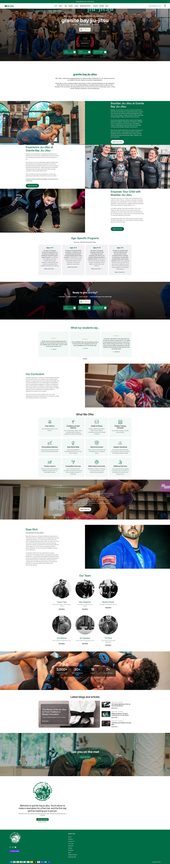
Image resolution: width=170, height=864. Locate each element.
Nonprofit (70, 845)
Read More (62, 609)
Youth (68, 52)
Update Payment (72, 854)
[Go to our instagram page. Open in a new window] (13, 847)
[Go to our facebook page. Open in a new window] (10, 847)
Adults (83, 52)
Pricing (70, 848)
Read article (45, 721)
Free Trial (70, 843)
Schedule (70, 850)
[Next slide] (104, 1)
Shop (69, 852)
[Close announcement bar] (168, 1)
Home (69, 837)
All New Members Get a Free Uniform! (85, 1)
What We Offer (72, 857)
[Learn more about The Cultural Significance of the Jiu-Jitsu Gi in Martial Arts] (106, 705)
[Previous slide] (66, 1)
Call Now (70, 839)
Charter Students (98, 52)
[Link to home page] (15, 838)
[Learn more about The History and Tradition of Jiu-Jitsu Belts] (106, 723)
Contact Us (71, 841)
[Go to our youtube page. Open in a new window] (15, 847)
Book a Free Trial (117, 142)
